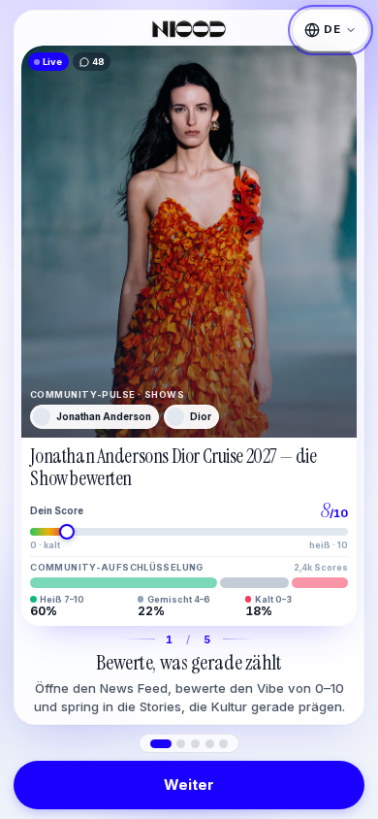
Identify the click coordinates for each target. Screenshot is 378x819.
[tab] (161, 743)
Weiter (188, 784)
